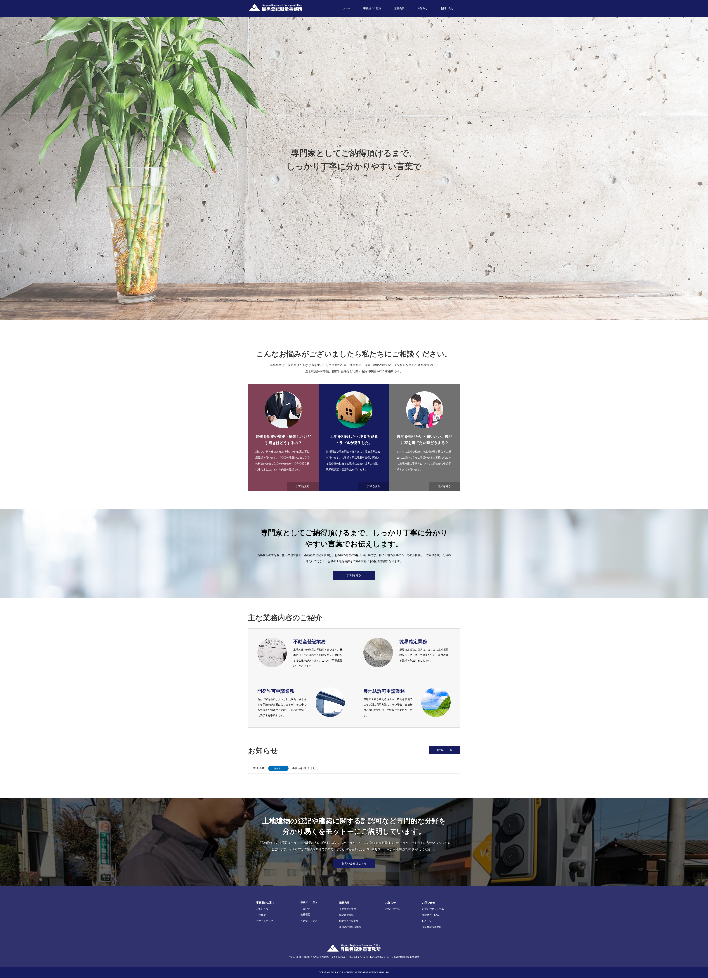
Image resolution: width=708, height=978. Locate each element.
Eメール (426, 921)
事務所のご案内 (372, 8)
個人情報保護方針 (431, 927)
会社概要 (261, 914)
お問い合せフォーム (433, 908)
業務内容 (399, 8)
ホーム (346, 8)
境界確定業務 (346, 914)
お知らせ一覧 (444, 750)
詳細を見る (302, 486)
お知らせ (422, 8)
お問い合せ (447, 8)
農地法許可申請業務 (350, 927)
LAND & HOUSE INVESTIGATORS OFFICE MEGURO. (362, 972)
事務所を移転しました (305, 768)
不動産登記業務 (347, 908)
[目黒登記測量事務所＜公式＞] (275, 8)
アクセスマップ (264, 921)
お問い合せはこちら (354, 863)
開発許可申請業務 (348, 921)
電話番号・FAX (430, 914)
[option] (354, 160)
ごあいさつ (262, 908)
